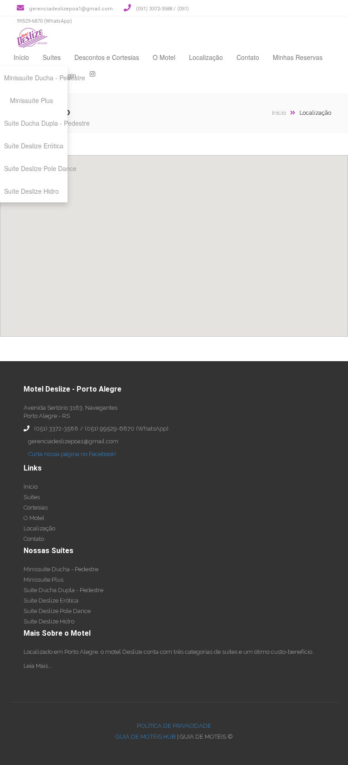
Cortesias (36, 507)
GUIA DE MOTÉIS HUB (146, 736)
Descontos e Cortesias (106, 57)
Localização (206, 57)
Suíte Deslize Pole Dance (57, 611)
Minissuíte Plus (43, 579)
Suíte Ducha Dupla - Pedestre (63, 590)
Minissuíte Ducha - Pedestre (61, 569)
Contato (248, 57)
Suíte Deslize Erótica (51, 600)
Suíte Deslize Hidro (49, 621)
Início (21, 57)
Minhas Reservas (298, 57)
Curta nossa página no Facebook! (72, 454)
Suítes (52, 57)
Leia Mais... (38, 665)
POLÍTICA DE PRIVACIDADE (174, 725)
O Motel (164, 57)
